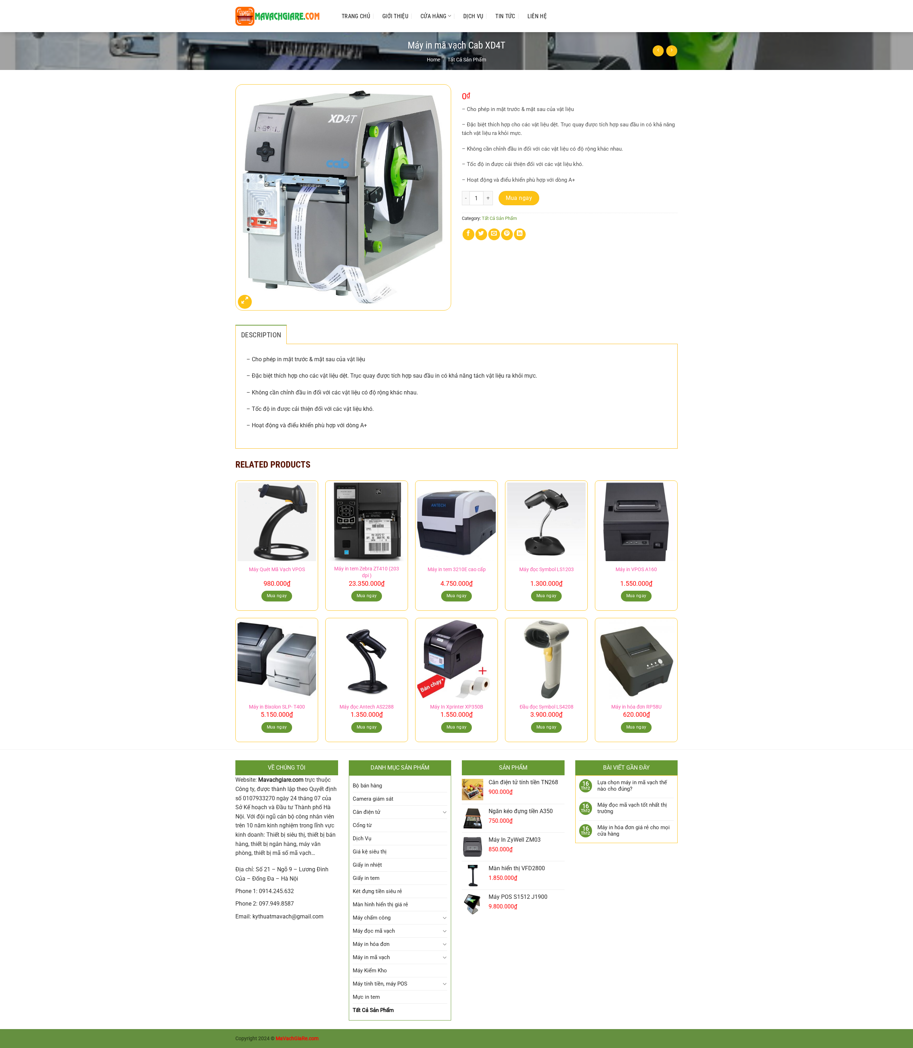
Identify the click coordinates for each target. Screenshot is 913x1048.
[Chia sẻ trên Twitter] (481, 234)
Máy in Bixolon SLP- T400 (277, 707)
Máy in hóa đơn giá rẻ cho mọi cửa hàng (633, 830)
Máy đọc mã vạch (374, 931)
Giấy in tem (366, 878)
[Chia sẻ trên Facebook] (468, 234)
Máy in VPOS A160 (636, 569)
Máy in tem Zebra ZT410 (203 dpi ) (366, 572)
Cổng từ (362, 825)
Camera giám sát (373, 799)
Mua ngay (519, 198)
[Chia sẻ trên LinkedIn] (520, 234)
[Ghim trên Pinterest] (507, 234)
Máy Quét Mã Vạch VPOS (277, 569)
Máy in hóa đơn (371, 944)
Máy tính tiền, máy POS (380, 984)
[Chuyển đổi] (444, 812)
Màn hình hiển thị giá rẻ (380, 904)
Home (433, 59)
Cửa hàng (433, 16)
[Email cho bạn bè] (494, 234)
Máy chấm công (372, 918)
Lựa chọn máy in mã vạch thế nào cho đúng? (632, 785)
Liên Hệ (537, 16)
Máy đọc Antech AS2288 (367, 707)
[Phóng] (245, 302)
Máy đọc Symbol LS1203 (546, 569)
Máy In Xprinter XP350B (456, 707)
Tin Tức (505, 16)
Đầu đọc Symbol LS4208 (546, 707)
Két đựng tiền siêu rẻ (377, 891)
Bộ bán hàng (367, 785)
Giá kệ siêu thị (370, 851)
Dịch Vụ (473, 16)
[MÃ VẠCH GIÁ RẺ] (281, 16)
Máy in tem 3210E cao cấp (457, 569)
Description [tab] (261, 335)
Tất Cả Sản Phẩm (467, 59)
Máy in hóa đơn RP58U (636, 707)
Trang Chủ (356, 16)
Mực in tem (366, 997)
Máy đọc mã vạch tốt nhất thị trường (632, 808)
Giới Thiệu (395, 16)
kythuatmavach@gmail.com (288, 916)
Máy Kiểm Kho (370, 970)
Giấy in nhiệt (367, 865)
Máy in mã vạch (371, 957)
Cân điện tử (366, 812)
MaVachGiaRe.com (297, 1039)
